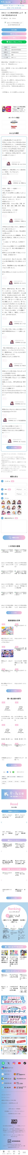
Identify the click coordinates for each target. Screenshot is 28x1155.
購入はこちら (14, 34)
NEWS (6, 5)
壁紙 (9, 8)
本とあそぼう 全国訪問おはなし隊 (10, 1103)
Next (26, 822)
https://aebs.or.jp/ (14, 1136)
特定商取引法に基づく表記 (14, 1113)
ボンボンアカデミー (6, 1094)
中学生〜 (3, 783)
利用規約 (18, 1108)
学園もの (3, 776)
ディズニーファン (6, 1097)
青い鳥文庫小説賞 (17, 8)
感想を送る (15, 538)
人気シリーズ (14, 5)
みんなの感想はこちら (14, 38)
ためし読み (21, 5)
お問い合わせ (12, 1108)
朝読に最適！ (4, 778)
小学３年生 (4, 781)
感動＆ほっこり (20, 776)
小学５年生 (16, 781)
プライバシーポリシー (19, 1111)
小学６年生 (23, 781)
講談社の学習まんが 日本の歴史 (9, 1100)
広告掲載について (9, 1111)
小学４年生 (10, 781)
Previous (1, 822)
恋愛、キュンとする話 (11, 776)
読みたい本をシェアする (15, 42)
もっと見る (14, 447)
